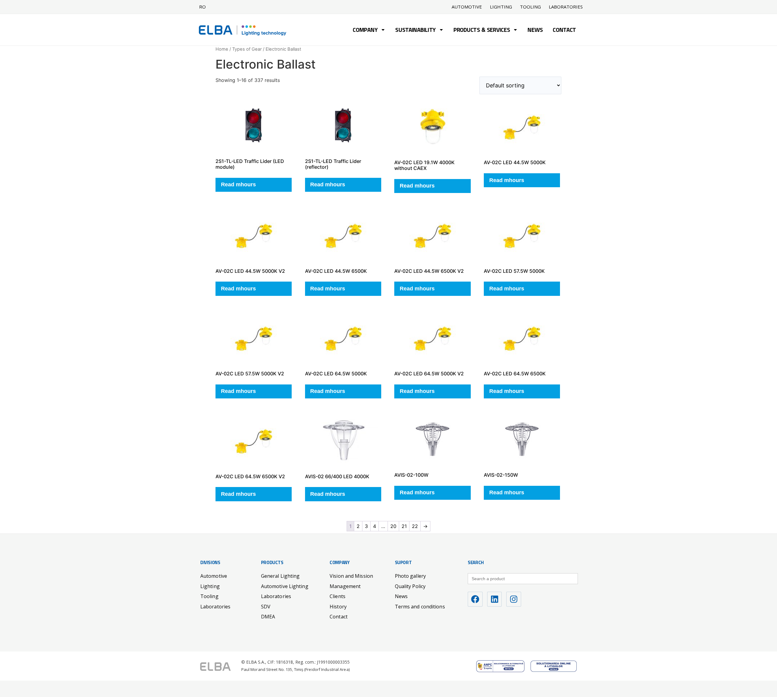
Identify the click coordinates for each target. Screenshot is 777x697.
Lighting (501, 6)
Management (345, 586)
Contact (564, 30)
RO (202, 7)
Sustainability (415, 30)
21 (404, 526)
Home (221, 49)
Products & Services (481, 30)
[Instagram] (513, 599)
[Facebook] (475, 599)
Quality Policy (410, 586)
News (535, 30)
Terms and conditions (420, 606)
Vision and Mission (351, 576)
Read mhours (238, 184)
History (338, 606)
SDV (265, 606)
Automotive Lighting (284, 586)
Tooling (530, 6)
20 (393, 526)
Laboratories (566, 6)
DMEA (268, 616)
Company (365, 30)
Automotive (467, 6)
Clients (337, 596)
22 (415, 526)
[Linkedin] (494, 599)
